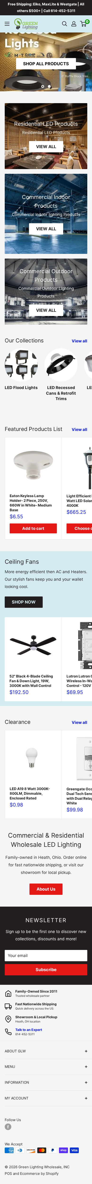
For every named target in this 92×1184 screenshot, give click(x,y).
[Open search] (64, 23)
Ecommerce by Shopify (39, 1173)
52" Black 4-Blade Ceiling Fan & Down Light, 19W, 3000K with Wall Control (31, 681)
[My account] (73, 23)
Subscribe (46, 969)
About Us (46, 889)
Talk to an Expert (28, 1030)
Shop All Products (46, 63)
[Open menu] (7, 24)
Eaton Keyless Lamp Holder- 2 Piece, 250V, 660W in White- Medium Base (31, 503)
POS (8, 1173)
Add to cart (33, 528)
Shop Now (24, 602)
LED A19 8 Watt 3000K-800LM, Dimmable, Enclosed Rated (30, 793)
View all (79, 341)
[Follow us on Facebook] (8, 1126)
